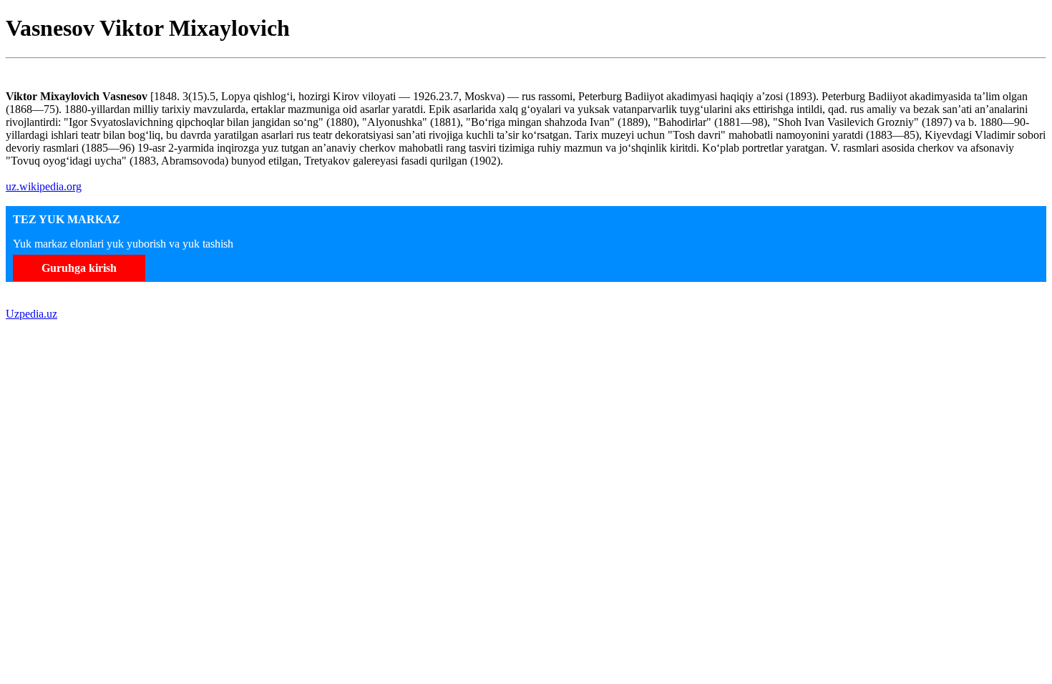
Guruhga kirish (79, 268)
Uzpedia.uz (31, 314)
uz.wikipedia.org (44, 186)
